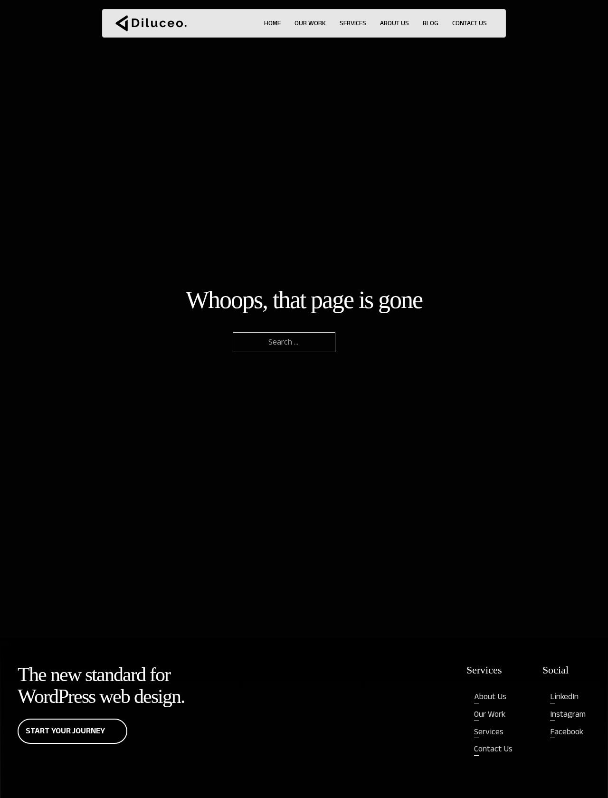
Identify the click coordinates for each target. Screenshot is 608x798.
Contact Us (469, 23)
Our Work (310, 23)
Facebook (566, 732)
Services (353, 23)
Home (272, 23)
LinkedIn (564, 696)
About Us (394, 23)
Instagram (568, 714)
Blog (430, 23)
